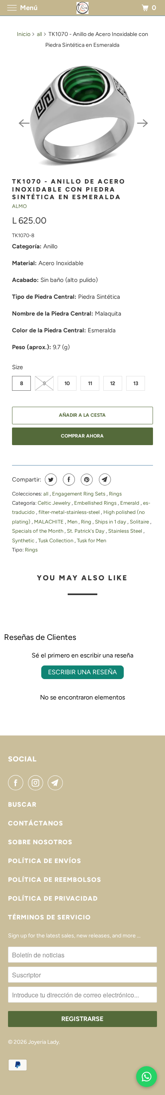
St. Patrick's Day (86, 531)
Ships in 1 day (111, 522)
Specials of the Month (38, 531)
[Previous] (23, 122)
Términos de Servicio (49, 917)
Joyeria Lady (43, 1042)
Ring (87, 522)
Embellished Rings (96, 503)
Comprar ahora (82, 436)
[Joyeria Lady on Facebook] (17, 782)
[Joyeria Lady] (82, 8)
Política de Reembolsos (54, 879)
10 (67, 383)
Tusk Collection (56, 541)
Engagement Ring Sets (79, 494)
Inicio (23, 34)
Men (72, 522)
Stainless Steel (125, 531)
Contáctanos (35, 823)
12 (112, 383)
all (39, 34)
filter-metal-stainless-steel (69, 512)
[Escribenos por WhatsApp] (146, 1076)
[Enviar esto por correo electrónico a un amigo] (104, 480)
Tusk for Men (91, 541)
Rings (115, 494)
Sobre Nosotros (40, 842)
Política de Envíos (44, 861)
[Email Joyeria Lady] (57, 782)
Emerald (130, 503)
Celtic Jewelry (55, 503)
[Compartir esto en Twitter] (50, 480)
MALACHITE (49, 522)
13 (135, 383)
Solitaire (140, 522)
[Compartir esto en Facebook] (68, 480)
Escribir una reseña (82, 672)
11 (90, 383)
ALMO (19, 206)
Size (17, 367)
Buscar (22, 804)
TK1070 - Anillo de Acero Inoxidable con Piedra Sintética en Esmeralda (68, 189)
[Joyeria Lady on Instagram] (37, 782)
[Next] (142, 122)
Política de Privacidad (53, 898)
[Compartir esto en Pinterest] (86, 480)
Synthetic (24, 541)
